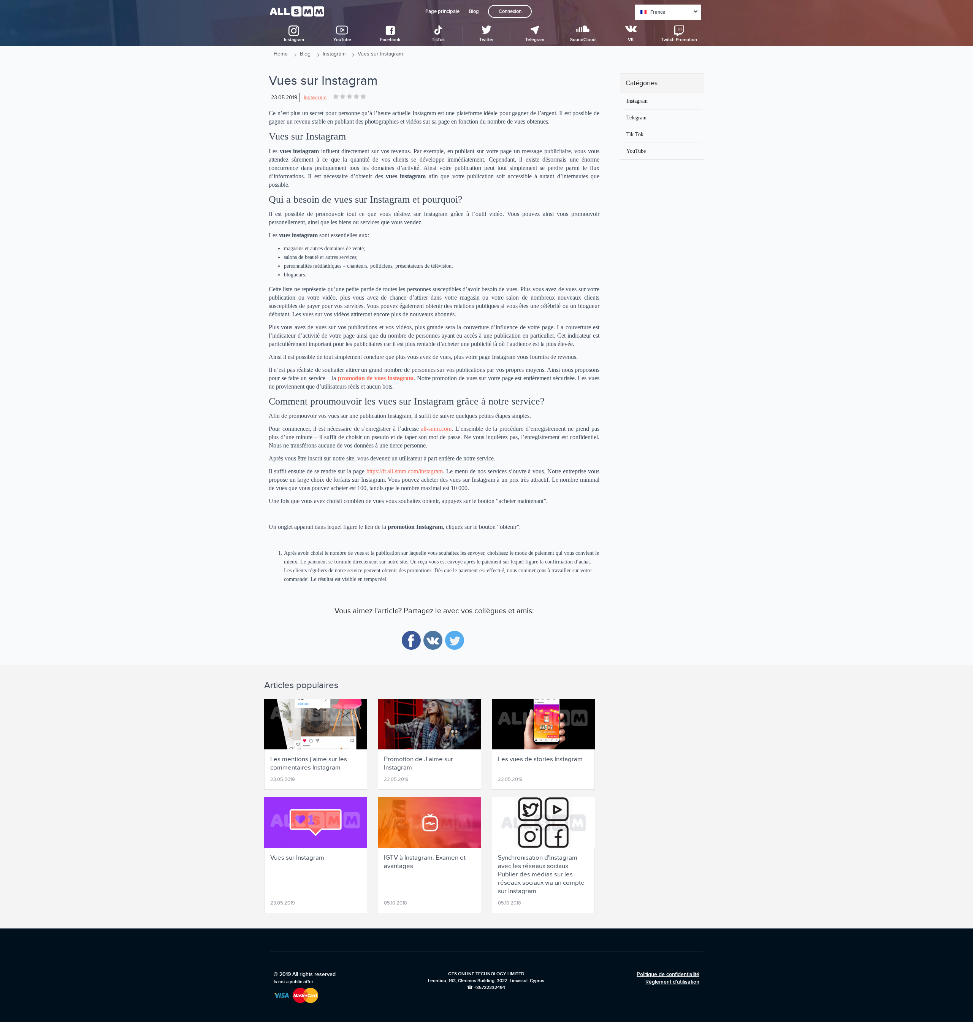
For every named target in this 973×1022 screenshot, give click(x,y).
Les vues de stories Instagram (540, 759)
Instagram (334, 54)
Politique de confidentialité (668, 974)
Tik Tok (634, 134)
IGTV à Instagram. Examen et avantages (425, 862)
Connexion (510, 11)
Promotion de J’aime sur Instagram (418, 763)
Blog (474, 11)
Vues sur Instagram (297, 858)
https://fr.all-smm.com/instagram (404, 471)
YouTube (636, 151)
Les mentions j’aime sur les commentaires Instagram (308, 763)
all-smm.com (436, 428)
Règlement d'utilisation (672, 982)
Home (281, 54)
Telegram (636, 117)
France (657, 12)
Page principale (442, 11)
